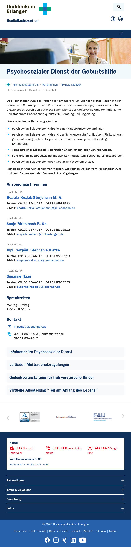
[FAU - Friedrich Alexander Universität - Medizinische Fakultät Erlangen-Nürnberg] (102, 417)
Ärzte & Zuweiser (19, 490)
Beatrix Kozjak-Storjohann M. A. (34, 197)
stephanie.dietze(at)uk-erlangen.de (40, 260)
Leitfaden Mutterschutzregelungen (39, 364)
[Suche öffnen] (118, 7)
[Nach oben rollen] (126, 541)
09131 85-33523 (58, 203)
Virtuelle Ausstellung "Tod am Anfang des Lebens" (53, 390)
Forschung (14, 499)
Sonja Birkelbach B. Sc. (27, 224)
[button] (122, 417)
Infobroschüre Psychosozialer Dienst (40, 352)
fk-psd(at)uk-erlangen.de (30, 327)
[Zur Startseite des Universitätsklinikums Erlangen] (29, 9)
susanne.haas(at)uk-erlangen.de (38, 287)
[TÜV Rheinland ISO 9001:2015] (29, 417)
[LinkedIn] (73, 540)
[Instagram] (56, 540)
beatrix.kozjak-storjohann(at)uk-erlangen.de (46, 208)
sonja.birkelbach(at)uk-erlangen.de (40, 234)
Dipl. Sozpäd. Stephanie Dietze (33, 250)
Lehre (10, 508)
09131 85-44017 (30, 203)
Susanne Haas (19, 276)
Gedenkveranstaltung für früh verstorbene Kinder (51, 377)
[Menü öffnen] (121, 34)
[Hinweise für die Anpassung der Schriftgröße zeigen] (120, 19)
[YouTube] (82, 540)
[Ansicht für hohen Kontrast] (113, 19)
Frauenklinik (14, 191)
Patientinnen (16, 480)
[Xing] (64, 540)
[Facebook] (47, 540)
